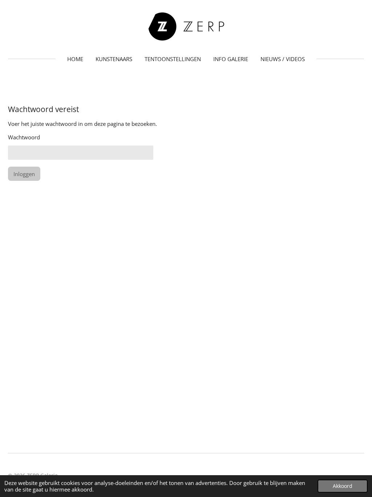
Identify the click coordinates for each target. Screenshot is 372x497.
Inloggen (24, 174)
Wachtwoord (24, 137)
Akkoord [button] (342, 486)
